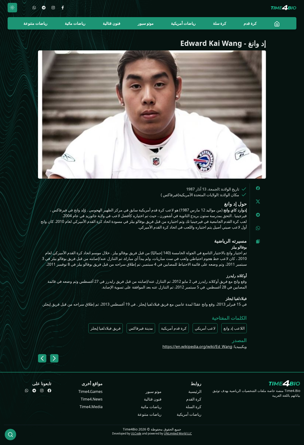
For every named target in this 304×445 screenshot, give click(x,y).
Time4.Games (90, 391)
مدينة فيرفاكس (141, 328)
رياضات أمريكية (189, 414)
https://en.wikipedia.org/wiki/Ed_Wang (197, 346)
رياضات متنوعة (150, 414)
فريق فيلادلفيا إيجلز (105, 328)
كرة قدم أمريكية (174, 328)
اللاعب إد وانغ (234, 328)
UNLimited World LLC (178, 433)
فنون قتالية (153, 399)
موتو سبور (154, 391)
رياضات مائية (151, 406)
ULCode (136, 433)
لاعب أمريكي (205, 328)
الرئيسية (194, 391)
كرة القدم (193, 399)
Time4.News (92, 399)
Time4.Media (91, 406)
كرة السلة (193, 406)
